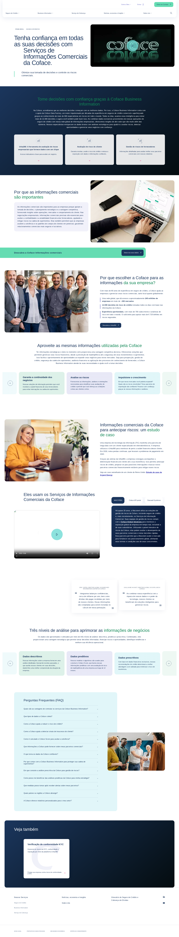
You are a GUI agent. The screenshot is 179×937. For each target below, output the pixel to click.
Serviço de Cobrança (21, 913)
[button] (12, 13)
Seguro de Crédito (20, 903)
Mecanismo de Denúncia (57, 931)
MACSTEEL (118, 500)
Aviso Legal (17, 931)
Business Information (21, 908)
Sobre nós (66, 903)
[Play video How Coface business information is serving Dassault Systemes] (57, 534)
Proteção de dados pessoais (36, 931)
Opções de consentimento (78, 931)
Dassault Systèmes (154, 500)
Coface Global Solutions (131, 522)
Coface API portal (135, 500)
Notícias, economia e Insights (74, 897)
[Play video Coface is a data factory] (132, 45)
